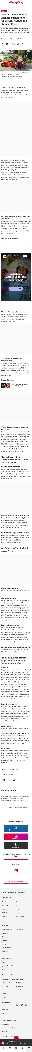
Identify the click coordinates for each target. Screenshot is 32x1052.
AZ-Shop (18, 982)
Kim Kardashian (12, 177)
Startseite (3, 7)
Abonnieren (5, 986)
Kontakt (4, 997)
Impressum (5, 1009)
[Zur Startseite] (16, 4)
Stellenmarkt (19, 929)
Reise (17, 912)
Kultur (17, 909)
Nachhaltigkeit (20, 916)
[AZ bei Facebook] (17, 1004)
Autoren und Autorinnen (8, 979)
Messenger (5, 937)
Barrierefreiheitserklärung (9, 1020)
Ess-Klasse (5, 951)
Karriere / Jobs (6, 982)
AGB (3, 1013)
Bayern (4, 909)
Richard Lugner (13, 770)
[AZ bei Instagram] (22, 1004)
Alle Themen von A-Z (7, 929)
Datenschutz (5, 1017)
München (4, 902)
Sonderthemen (20, 990)
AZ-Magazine (19, 986)
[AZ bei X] (26, 1004)
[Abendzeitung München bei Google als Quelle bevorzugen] (23, 44)
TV (17, 905)
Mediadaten (19, 979)
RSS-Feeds (5, 940)
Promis (7, 7)
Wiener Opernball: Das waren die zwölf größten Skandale (19, 385)
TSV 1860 (4, 916)
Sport (17, 902)
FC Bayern (4, 912)
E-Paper (4, 993)
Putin (25, 459)
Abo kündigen (5, 1024)
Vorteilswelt (5, 955)
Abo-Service (5, 990)
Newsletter (5, 933)
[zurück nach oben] (16, 1038)
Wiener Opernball (9, 160)
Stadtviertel (5, 905)
